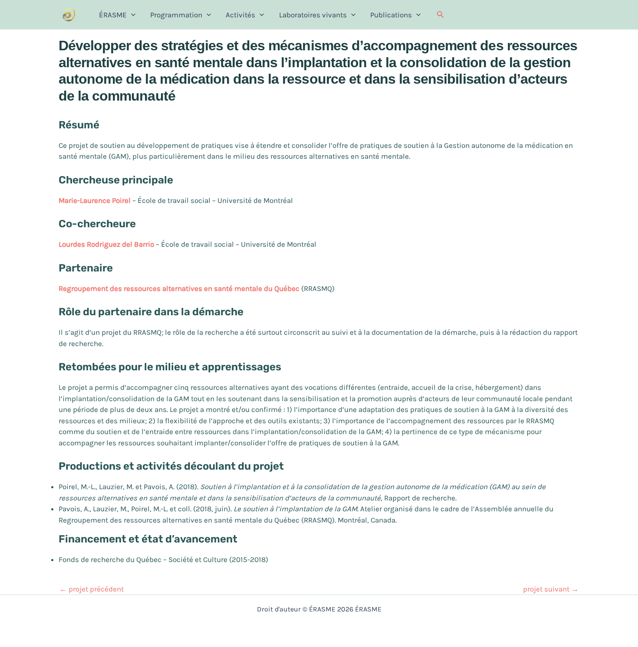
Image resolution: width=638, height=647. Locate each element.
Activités (240, 14)
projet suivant (551, 589)
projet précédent (91, 589)
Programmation (176, 14)
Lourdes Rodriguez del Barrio (107, 244)
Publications (391, 14)
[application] (131, 15)
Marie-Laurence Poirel (95, 200)
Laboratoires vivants (313, 14)
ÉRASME (113, 14)
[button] (440, 14)
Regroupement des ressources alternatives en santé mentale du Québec (179, 288)
